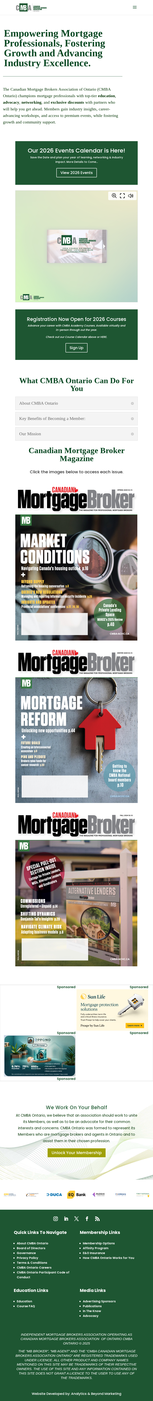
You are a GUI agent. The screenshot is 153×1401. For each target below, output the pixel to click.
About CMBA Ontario (32, 1243)
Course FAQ (26, 1306)
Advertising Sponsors (99, 1301)
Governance (26, 1253)
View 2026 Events (76, 172)
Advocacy (91, 1316)
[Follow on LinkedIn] (66, 1218)
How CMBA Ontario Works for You (108, 1258)
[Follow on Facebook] (86, 1218)
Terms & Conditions (32, 1263)
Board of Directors (31, 1248)
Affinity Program (95, 1248)
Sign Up (76, 347)
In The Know (92, 1311)
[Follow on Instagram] (55, 1218)
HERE (103, 337)
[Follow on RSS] (97, 1218)
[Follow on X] (76, 1218)
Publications (92, 1306)
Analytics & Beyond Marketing (96, 1393)
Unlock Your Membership (76, 1152)
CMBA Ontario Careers (34, 1267)
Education (24, 1301)
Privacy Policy (27, 1258)
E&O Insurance (94, 1253)
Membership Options (99, 1243)
